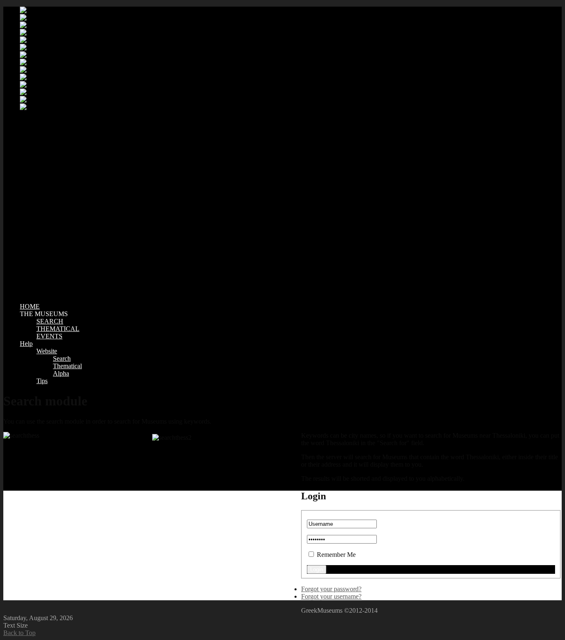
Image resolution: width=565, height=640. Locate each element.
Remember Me (336, 554)
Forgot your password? (331, 588)
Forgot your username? (331, 596)
